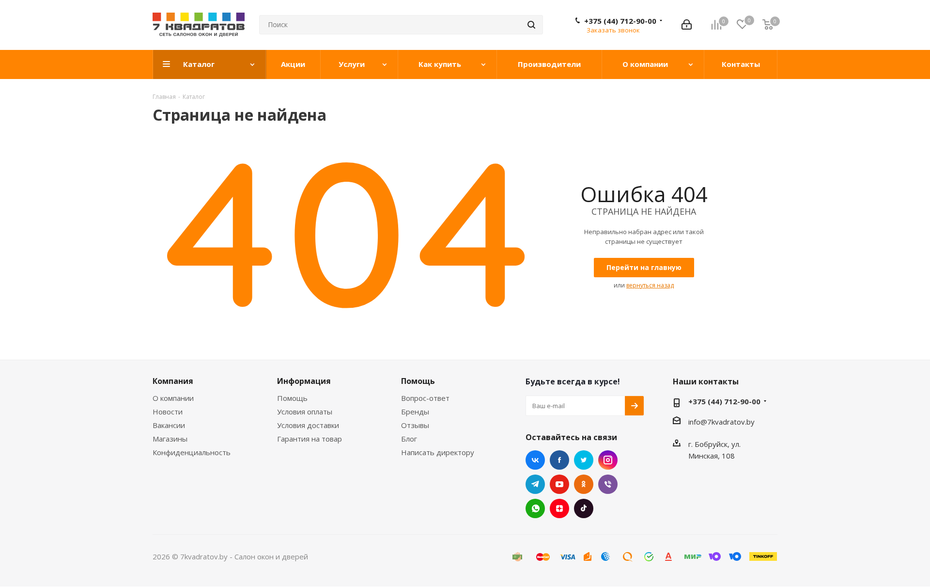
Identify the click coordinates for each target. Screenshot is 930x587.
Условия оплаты (304, 411)
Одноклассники (583, 484)
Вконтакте (535, 460)
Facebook (559, 460)
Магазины (170, 439)
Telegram (535, 484)
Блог (409, 439)
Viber (608, 484)
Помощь (292, 398)
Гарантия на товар (309, 439)
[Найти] (531, 24)
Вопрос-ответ (425, 398)
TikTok (583, 508)
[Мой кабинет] (687, 25)
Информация (304, 381)
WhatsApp (535, 508)
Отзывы (415, 425)
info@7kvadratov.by (721, 422)
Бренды (415, 411)
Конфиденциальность (192, 452)
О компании (173, 398)
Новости (168, 411)
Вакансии (169, 425)
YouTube (559, 484)
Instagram (608, 460)
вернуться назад (650, 285)
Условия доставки (308, 425)
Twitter (583, 460)
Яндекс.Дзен (559, 508)
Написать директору (437, 452)
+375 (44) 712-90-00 (620, 20)
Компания (173, 381)
